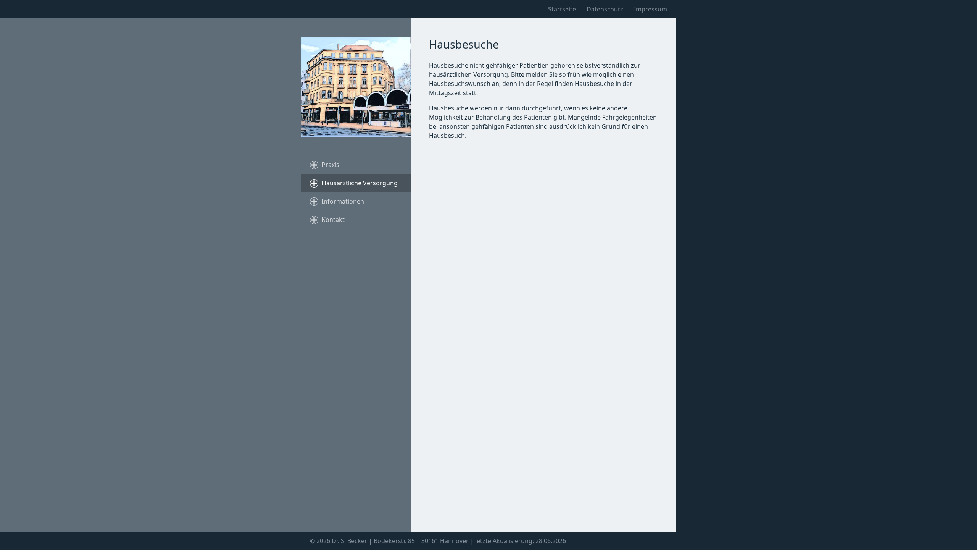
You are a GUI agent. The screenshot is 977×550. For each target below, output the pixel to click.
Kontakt (333, 219)
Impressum (650, 9)
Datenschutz (605, 9)
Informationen (343, 201)
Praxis (330, 164)
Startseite (562, 9)
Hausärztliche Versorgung (360, 183)
